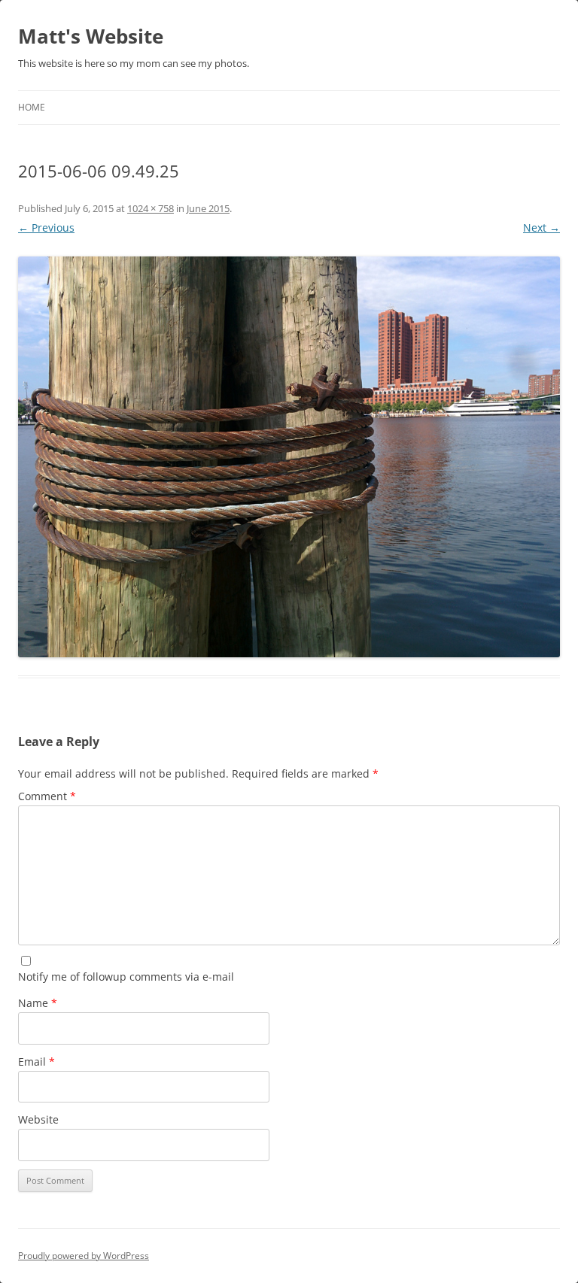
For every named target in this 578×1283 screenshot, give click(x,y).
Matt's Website (90, 36)
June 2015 (208, 208)
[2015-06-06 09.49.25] (289, 456)
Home (31, 107)
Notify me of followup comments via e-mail (126, 976)
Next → (541, 227)
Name (37, 1003)
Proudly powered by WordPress (83, 1255)
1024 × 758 (150, 208)
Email (36, 1061)
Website (38, 1119)
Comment (47, 796)
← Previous (46, 227)
